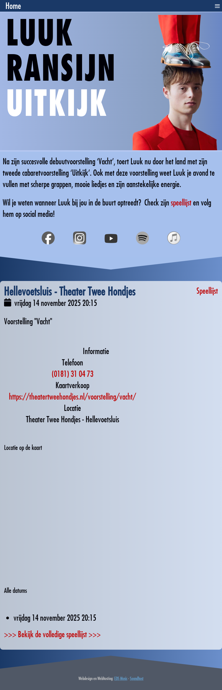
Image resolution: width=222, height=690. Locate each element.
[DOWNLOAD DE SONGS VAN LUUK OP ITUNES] (174, 251)
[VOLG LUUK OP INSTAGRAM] (79, 251)
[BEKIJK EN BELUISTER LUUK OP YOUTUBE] (111, 251)
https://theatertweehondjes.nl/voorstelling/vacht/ (72, 396)
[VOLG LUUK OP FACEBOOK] (48, 251)
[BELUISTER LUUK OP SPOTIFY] (142, 251)
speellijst (181, 202)
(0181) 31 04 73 (72, 374)
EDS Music (120, 678)
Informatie (96, 351)
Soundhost (136, 678)
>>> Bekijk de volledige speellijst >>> (52, 634)
